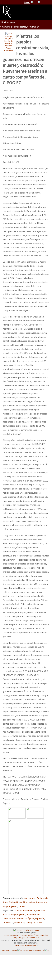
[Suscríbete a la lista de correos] (32, 2)
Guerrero (40, 910)
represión (39, 918)
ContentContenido (9, 950)
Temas (21, 906)
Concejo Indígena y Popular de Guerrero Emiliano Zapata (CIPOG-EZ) (8, 43)
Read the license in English (26, 945)
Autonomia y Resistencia (36, 898)
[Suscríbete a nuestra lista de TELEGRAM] (39, 2)
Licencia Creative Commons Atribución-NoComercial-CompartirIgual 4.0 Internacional (26, 936)
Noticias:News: (8, 22)
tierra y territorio (34, 922)
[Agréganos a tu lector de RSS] (47, 2)
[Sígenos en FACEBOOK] (42, 2)
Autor (5, 902)
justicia (6, 914)
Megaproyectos (10, 906)
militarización (33, 914)
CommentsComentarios (34, 950)
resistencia (8, 922)
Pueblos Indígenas (25, 918)
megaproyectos (18, 914)
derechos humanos (26, 910)
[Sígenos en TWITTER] (36, 2)
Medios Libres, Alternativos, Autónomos (28, 902)
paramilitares (9, 918)
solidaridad (19, 922)
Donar (26, 2)
